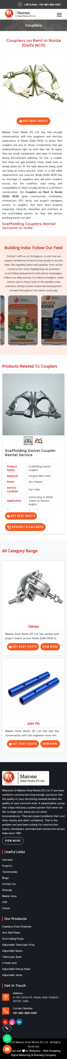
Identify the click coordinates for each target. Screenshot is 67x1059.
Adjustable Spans (12, 950)
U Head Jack (9, 963)
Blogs (5, 878)
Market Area (9, 896)
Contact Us (9, 884)
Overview (7, 859)
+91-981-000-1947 (50, 4)
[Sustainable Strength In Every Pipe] (17, 320)
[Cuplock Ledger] (50, 320)
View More (50, 646)
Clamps (33, 626)
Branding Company (45, 1055)
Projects (7, 865)
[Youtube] (5, 1022)
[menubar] (59, 14)
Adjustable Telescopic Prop (18, 944)
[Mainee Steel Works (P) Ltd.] (21, 14)
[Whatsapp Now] (7, 1038)
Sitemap (7, 890)
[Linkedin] (19, 1022)
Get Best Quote (22, 515)
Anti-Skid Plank (11, 932)
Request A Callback (27, 526)
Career (6, 908)
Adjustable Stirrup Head (16, 969)
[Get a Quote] (7, 1049)
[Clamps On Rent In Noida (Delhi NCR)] (33, 592)
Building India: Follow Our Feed (33, 247)
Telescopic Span (12, 956)
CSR (4, 902)
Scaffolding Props (13, 938)
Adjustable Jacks (12, 975)
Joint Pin (34, 723)
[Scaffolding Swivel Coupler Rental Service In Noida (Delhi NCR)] (33, 404)
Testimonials (10, 872)
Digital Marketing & (22, 1055)
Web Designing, (52, 1050)
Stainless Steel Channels (16, 926)
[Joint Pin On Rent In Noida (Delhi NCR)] (33, 689)
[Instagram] (12, 1022)
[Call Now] (7, 1028)
